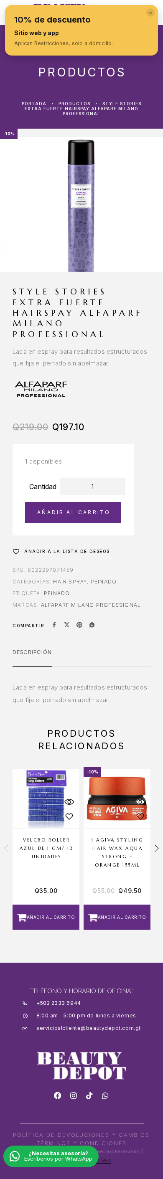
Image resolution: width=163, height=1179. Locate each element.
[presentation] (6, 849)
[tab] (32, 657)
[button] (46, 917)
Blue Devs (100, 1160)
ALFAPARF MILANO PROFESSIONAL (91, 605)
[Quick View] (69, 802)
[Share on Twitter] (67, 626)
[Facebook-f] (57, 1095)
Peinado (104, 581)
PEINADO (57, 593)
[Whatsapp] (105, 1095)
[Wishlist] (69, 816)
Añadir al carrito (73, 512)
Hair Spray (70, 581)
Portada (34, 103)
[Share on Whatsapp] (92, 626)
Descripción (32, 652)
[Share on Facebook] (54, 626)
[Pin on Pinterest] (79, 626)
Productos (74, 103)
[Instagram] (73, 1095)
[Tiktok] (89, 1095)
